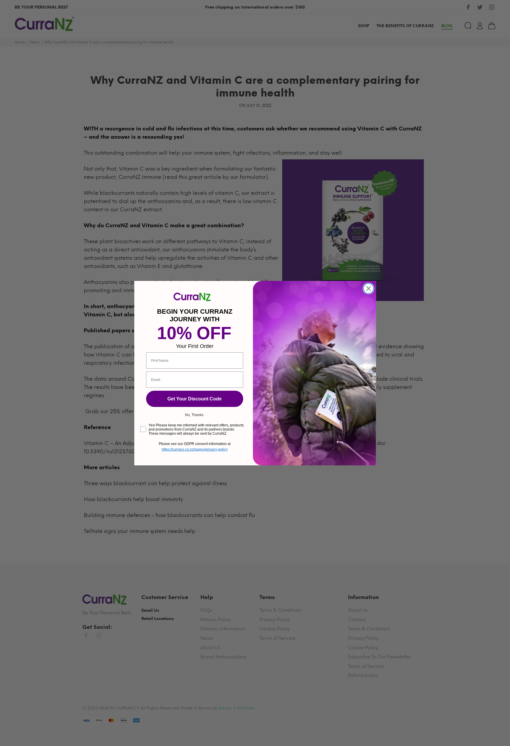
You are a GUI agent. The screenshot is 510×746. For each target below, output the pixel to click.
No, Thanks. (194, 415)
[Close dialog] (368, 288)
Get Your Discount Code (194, 398)
